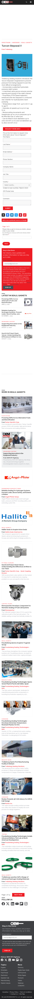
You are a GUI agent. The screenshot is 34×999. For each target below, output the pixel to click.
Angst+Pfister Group (12, 497)
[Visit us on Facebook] (3, 903)
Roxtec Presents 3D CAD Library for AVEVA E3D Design (17, 800)
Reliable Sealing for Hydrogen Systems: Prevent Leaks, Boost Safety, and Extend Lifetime (12, 312)
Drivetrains (6, 42)
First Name (7, 137)
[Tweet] (16, 215)
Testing (4, 834)
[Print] (3, 215)
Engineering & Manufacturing (11, 488)
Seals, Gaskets (26, 42)
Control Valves (7, 603)
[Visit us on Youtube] (17, 903)
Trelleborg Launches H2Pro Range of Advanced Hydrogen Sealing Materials (15, 878)
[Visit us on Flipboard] (21, 903)
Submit (8, 208)
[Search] (26, 2)
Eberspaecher (9, 610)
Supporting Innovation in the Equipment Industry (12, 324)
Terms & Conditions (26, 992)
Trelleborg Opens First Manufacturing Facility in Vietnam (15, 763)
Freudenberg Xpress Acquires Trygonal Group (16, 644)
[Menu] (30, 2)
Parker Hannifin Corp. (12, 422)
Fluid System (6, 415)
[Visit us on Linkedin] (12, 903)
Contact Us (14, 994)
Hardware (16, 42)
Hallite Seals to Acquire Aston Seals (14, 529)
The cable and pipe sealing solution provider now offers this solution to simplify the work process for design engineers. (15, 807)
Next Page (18, 895)
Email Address (8, 152)
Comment (6, 198)
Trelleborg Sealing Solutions (14, 766)
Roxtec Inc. (9, 803)
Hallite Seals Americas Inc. (14, 532)
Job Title (6, 174)
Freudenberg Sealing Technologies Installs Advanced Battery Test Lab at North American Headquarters (17, 838)
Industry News (6, 760)
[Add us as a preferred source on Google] (24, 215)
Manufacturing (7, 680)
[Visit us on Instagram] (26, 903)
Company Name (8, 167)
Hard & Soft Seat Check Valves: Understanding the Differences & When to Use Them (11, 335)
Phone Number (8, 159)
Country (6, 181)
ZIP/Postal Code (8, 191)
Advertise (5, 992)
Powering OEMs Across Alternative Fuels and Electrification (10, 300)
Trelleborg (8, 49)
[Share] (7, 215)
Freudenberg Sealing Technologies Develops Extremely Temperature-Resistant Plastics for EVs (14, 723)
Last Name (7, 144)
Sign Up (8, 287)
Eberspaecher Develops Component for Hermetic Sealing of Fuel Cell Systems (16, 606)
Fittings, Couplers (8, 562)
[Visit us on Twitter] (8, 903)
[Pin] (20, 215)
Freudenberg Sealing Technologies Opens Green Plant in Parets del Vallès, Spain (17, 683)
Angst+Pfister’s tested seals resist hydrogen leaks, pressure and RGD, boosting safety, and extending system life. (16, 501)
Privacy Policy (14, 284)
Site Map (22, 994)
